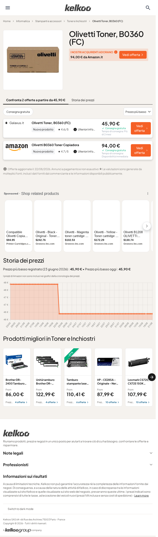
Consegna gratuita (18, 111)
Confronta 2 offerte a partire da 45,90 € (35, 100)
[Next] (152, 377)
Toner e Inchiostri (77, 21)
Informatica (23, 21)
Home (7, 21)
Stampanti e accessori (48, 21)
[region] (78, 377)
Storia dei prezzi (82, 100)
